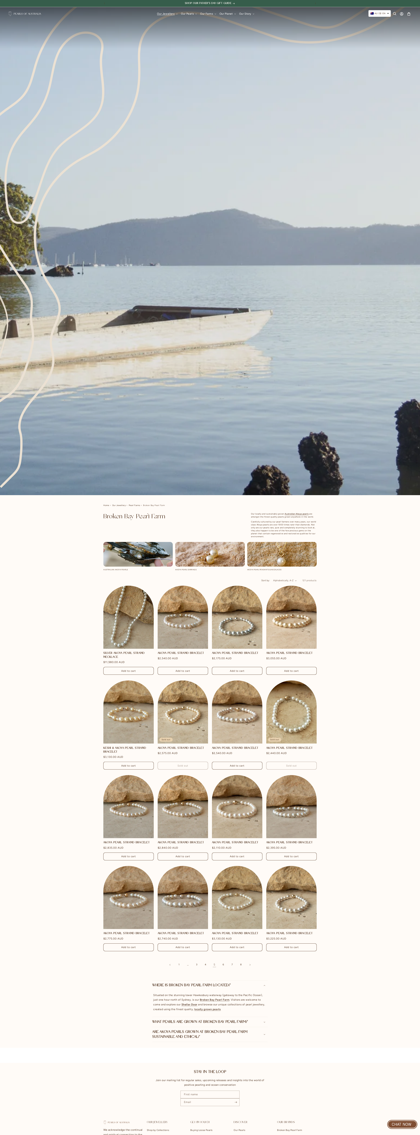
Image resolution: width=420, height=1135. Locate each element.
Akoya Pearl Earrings (186, 570)
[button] (167, 14)
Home (106, 505)
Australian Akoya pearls (297, 514)
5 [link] (214, 964)
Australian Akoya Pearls (115, 570)
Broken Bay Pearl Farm (289, 1130)
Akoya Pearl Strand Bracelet (181, 653)
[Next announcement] (315, 3)
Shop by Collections (158, 1130)
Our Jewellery (119, 505)
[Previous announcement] (104, 3)
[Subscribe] (235, 1102)
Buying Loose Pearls (201, 1130)
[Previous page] (170, 964)
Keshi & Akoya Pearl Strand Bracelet (124, 750)
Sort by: (265, 580)
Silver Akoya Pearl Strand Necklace (124, 655)
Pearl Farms (134, 505)
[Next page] (249, 964)
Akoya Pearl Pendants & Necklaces (264, 570)
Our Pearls (239, 1130)
